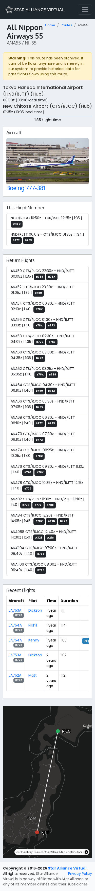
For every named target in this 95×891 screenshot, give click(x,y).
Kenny (33, 640)
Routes (66, 25)
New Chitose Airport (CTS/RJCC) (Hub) (47, 106)
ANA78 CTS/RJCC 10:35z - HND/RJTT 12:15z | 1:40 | (47, 485)
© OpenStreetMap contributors (61, 852)
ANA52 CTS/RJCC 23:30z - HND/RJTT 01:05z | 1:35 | (42, 289)
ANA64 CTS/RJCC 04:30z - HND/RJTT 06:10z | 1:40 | (43, 387)
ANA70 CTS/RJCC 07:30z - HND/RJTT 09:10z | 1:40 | (43, 436)
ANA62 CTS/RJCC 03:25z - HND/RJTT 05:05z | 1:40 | (42, 371)
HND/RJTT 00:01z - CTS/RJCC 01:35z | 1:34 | (47, 237)
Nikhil (32, 625)
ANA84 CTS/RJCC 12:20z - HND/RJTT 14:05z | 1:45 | (42, 518)
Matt (32, 675)
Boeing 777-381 (25, 187)
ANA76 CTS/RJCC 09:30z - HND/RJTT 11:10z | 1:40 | (47, 469)
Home (50, 25)
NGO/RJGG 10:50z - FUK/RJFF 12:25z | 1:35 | (46, 220)
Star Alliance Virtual (67, 868)
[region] (47, 782)
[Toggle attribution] (86, 852)
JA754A (15, 625)
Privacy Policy (80, 873)
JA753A (15, 610)
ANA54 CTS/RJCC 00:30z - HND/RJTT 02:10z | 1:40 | (43, 306)
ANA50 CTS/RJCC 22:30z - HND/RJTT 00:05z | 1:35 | (42, 273)
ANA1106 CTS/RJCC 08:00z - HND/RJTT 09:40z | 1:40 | (44, 567)
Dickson (35, 610)
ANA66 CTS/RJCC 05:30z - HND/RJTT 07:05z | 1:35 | (43, 404)
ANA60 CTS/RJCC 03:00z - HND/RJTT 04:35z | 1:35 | (43, 355)
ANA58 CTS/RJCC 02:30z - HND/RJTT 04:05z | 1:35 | (42, 338)
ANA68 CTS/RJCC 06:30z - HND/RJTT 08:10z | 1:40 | (43, 420)
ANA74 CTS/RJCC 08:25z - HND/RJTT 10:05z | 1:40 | (43, 453)
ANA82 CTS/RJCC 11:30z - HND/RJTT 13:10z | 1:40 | (47, 502)
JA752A (15, 675)
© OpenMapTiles (28, 852)
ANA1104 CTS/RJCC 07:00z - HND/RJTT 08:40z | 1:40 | (44, 550)
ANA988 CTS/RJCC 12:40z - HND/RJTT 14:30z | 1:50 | (43, 534)
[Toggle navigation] (85, 10)
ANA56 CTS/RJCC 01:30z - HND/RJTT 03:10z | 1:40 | (42, 322)
